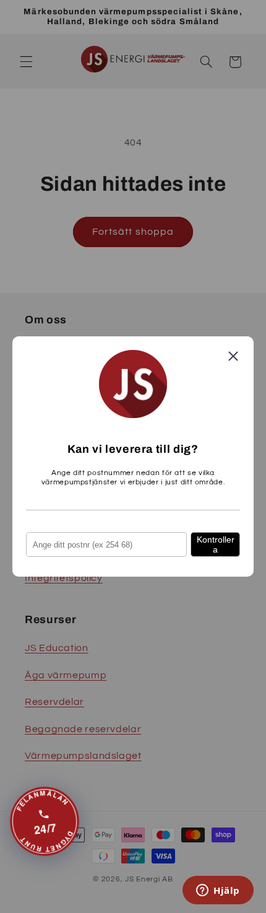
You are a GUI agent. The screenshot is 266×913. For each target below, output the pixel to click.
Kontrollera (215, 544)
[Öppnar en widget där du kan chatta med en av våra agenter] (218, 891)
